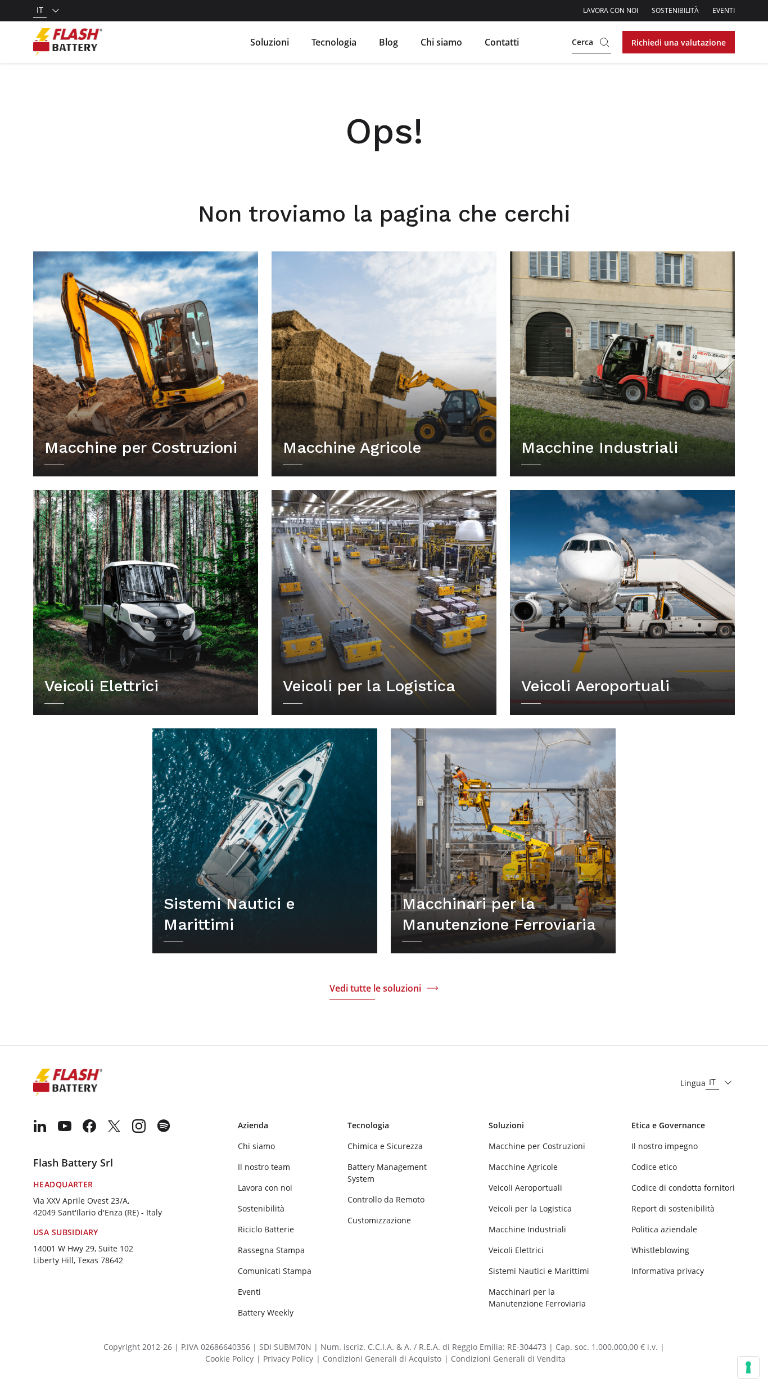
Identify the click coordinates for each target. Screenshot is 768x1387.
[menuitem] (40, 1126)
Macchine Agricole (523, 1166)
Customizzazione (379, 1220)
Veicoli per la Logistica (530, 1208)
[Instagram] (139, 1126)
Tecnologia (333, 42)
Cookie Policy (229, 1358)
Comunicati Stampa (274, 1271)
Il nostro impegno (664, 1146)
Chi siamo (441, 42)
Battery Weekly (265, 1312)
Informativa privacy (667, 1271)
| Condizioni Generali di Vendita (505, 1358)
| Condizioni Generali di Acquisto (378, 1358)
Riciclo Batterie (266, 1229)
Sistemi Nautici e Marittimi (539, 1271)
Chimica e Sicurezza (385, 1146)
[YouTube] (64, 1126)
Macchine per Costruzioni (537, 1146)
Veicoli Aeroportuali (525, 1187)
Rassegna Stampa (271, 1250)
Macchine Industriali (527, 1229)
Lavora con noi (610, 10)
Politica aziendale (664, 1229)
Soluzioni (269, 42)
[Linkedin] (40, 1126)
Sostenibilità (675, 10)
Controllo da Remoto (385, 1199)
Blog (388, 42)
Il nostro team (264, 1166)
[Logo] (67, 42)
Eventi (723, 10)
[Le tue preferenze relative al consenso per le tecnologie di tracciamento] (748, 1367)
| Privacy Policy (284, 1358)
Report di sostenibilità (673, 1208)
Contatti (502, 42)
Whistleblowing (660, 1250)
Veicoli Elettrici (516, 1250)
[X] (114, 1126)
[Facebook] (89, 1126)
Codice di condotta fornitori (683, 1187)
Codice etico (654, 1166)
